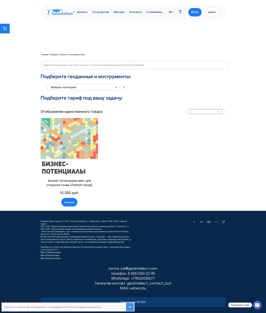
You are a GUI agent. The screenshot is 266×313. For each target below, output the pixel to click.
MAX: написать (133, 288)
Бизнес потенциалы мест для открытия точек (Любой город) (69, 183)
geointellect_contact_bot (149, 283)
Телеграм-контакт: (111, 283)
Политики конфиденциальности (82, 307)
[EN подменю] (173, 12)
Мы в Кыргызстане (50, 258)
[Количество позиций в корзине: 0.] (5, 28)
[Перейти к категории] (124, 87)
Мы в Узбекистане (50, 252)
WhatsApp (120, 278)
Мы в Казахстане (50, 255)
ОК (130, 307)
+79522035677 (143, 278)
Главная (44, 54)
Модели (54, 54)
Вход (195, 12)
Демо (212, 12)
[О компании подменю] (163, 12)
